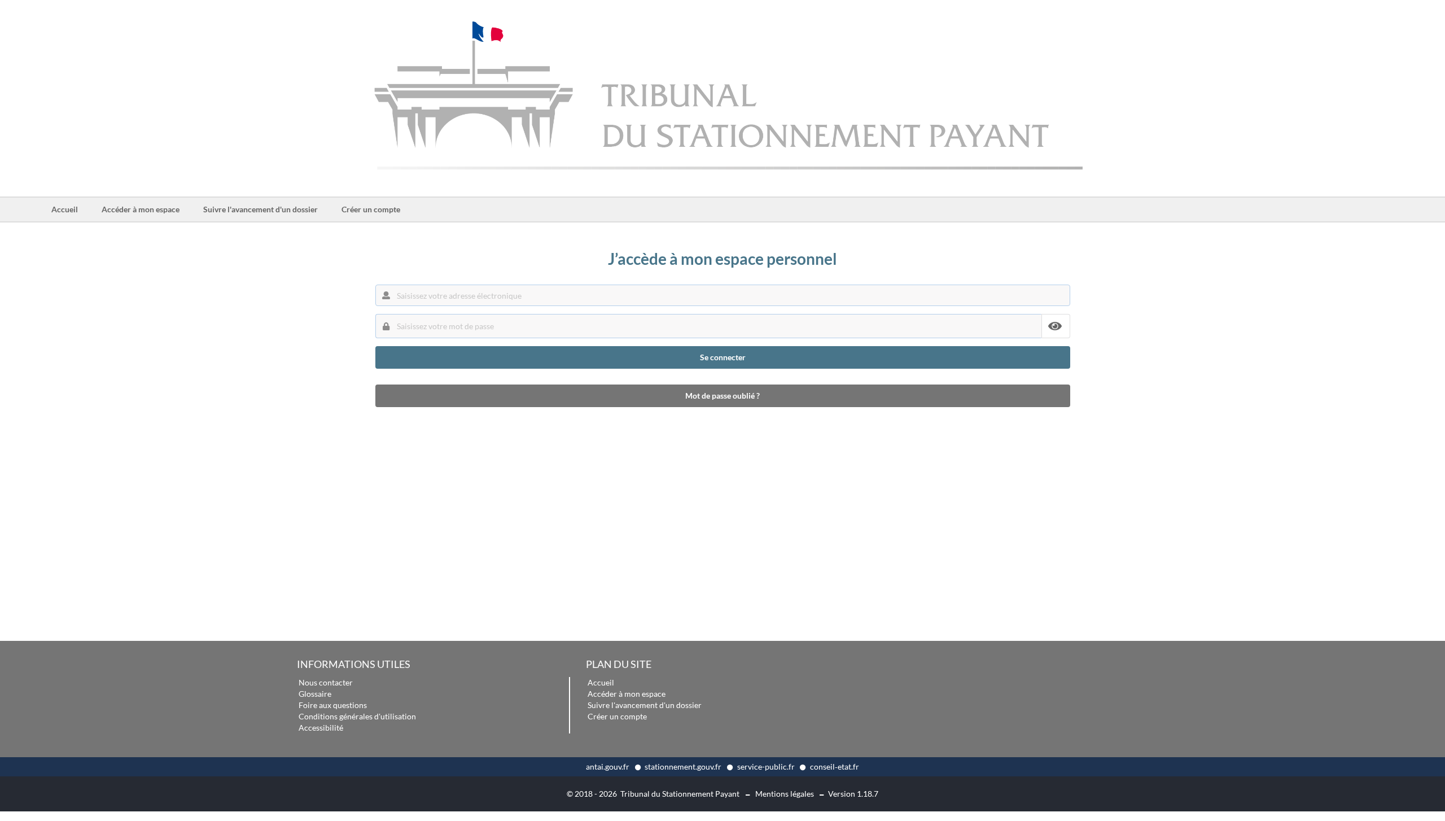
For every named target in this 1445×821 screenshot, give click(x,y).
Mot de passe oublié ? (722, 395)
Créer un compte (370, 209)
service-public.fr (766, 766)
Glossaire (315, 693)
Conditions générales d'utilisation (357, 716)
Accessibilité (321, 727)
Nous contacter (326, 682)
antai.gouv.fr (608, 766)
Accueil (70, 212)
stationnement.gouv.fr (684, 766)
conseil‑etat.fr (834, 766)
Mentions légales (785, 793)
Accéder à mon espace (140, 209)
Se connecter (723, 357)
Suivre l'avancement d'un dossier (260, 209)
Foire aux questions (333, 705)
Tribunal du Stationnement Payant (680, 793)
